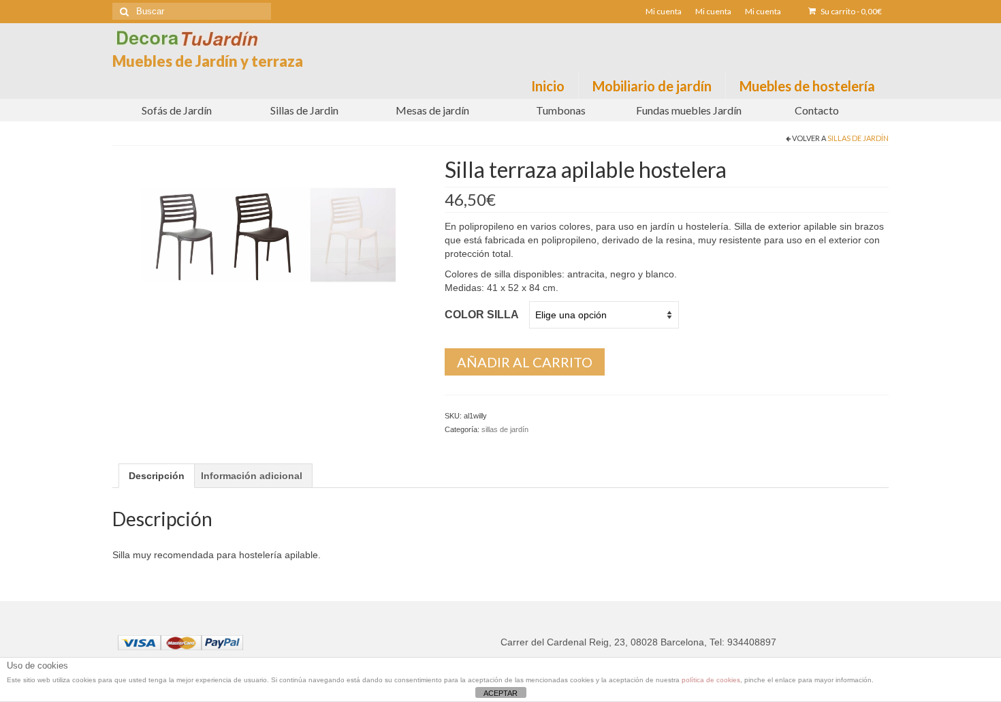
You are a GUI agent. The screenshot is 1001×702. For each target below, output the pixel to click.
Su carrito (850, 11)
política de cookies (711, 680)
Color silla (482, 314)
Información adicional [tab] (251, 475)
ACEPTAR (500, 693)
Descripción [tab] (157, 475)
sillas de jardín (858, 138)
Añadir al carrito (524, 362)
